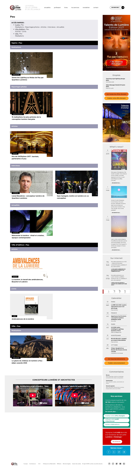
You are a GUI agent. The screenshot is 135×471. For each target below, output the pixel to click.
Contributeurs (32, 463)
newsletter (86, 7)
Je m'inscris (116, 441)
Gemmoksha (109, 380)
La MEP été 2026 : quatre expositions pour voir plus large (118, 306)
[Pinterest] (109, 464)
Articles (43, 27)
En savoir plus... (116, 182)
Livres (66, 7)
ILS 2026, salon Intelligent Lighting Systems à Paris (117, 329)
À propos (26, 463)
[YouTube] (124, 452)
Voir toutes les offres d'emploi (116, 94)
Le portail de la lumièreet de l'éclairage (32, 7)
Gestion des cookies (76, 463)
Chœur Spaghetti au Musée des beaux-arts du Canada (119, 349)
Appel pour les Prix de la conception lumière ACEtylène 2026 (119, 283)
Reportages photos (32, 27)
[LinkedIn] (114, 452)
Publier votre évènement (116, 363)
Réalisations (19, 27)
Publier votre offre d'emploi (116, 98)
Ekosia (107, 375)
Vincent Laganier (110, 386)
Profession (57, 7)
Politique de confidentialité (49, 463)
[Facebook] (109, 452)
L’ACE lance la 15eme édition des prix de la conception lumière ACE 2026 (118, 270)
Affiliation (59, 463)
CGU (39, 463)
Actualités (47, 7)
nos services (75, 7)
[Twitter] (119, 452)
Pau (19, 25)
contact (95, 7)
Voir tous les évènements (116, 359)
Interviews (51, 27)
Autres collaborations (112, 424)
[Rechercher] (122, 7)
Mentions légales (67, 463)
